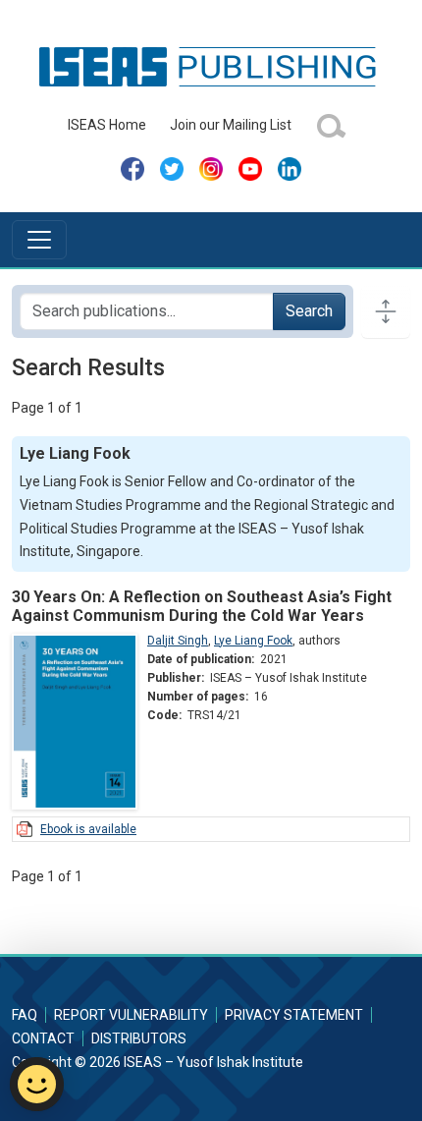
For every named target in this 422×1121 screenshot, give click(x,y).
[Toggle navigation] (39, 239)
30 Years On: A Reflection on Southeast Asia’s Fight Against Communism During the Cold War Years (202, 606)
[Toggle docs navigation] (385, 311)
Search (309, 311)
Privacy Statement (294, 1015)
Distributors (138, 1038)
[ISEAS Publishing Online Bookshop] (211, 66)
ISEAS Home (107, 125)
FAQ (24, 1015)
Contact (43, 1038)
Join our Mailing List (230, 125)
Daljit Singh (177, 640)
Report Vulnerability (131, 1015)
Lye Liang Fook (253, 640)
